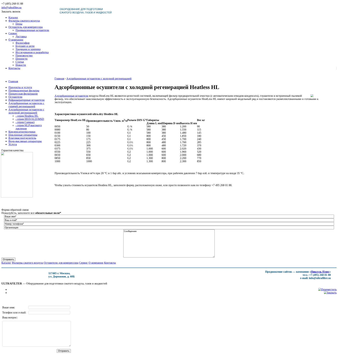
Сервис (12, 33)
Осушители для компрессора (61, 262)
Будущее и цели (25, 46)
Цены (18, 23)
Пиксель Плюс (320, 271)
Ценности (21, 58)
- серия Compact (25, 122)
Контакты (14, 68)
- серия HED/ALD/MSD (29, 119)
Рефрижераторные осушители (26, 100)
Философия (22, 42)
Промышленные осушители (32, 30)
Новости (20, 65)
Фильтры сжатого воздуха (24, 20)
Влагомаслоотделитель (22, 138)
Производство (24, 55)
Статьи (19, 61)
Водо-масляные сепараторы (25, 141)
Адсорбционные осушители (71, 95)
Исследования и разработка (32, 52)
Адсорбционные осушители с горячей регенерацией (26, 105)
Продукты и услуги (20, 87)
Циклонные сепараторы (22, 134)
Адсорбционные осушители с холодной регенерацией (26, 111)
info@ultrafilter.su (11, 7)
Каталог (13, 17)
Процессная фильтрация (22, 93)
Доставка (21, 36)
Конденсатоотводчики (21, 131)
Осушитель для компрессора (25, 27)
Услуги (12, 144)
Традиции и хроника (27, 49)
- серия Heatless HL (26, 115)
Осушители (15, 96)
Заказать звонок (10, 11)
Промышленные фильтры (23, 90)
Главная (13, 81)
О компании (15, 39)
